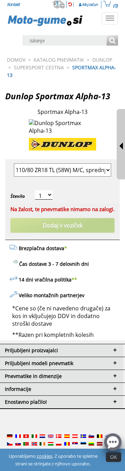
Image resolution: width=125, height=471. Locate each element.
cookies (44, 456)
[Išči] (112, 41)
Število (17, 196)
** (74, 279)
